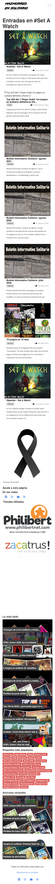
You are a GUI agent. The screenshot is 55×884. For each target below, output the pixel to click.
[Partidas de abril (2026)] (27, 852)
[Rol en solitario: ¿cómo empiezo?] (27, 651)
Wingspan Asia (43, 780)
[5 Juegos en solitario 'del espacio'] (27, 715)
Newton (7, 757)
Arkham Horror (40, 754)
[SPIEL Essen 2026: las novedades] (27, 638)
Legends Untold (35, 757)
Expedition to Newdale (12, 764)
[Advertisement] (27, 586)
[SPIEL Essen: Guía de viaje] (27, 740)
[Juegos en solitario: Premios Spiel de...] (27, 840)
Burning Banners (27, 784)
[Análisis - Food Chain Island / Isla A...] (27, 727)
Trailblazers (30, 780)
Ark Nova (31, 777)
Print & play (8, 754)
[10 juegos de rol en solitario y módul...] (27, 625)
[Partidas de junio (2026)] (27, 689)
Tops (30, 754)
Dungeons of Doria (11, 784)
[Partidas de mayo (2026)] (27, 827)
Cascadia (21, 777)
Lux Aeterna (41, 761)
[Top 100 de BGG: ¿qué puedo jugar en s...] (27, 702)
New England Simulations (13, 780)
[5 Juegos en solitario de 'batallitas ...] (27, 664)
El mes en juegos (45, 770)
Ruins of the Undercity (32, 764)
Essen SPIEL (29, 761)
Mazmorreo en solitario (27, 872)
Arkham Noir (31, 770)
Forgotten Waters (10, 774)
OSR (14, 757)
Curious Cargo (39, 767)
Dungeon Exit (42, 784)
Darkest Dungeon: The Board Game (17, 767)
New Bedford (34, 774)
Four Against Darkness (12, 761)
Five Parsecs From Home (13, 770)
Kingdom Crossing (11, 787)
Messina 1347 (9, 777)
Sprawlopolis (20, 754)
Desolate (23, 757)
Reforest (24, 787)
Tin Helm (23, 774)
